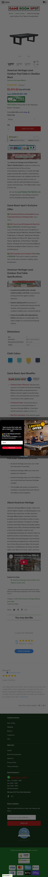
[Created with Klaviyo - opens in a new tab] (24, 456)
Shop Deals (12, 447)
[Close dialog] (46, 421)
